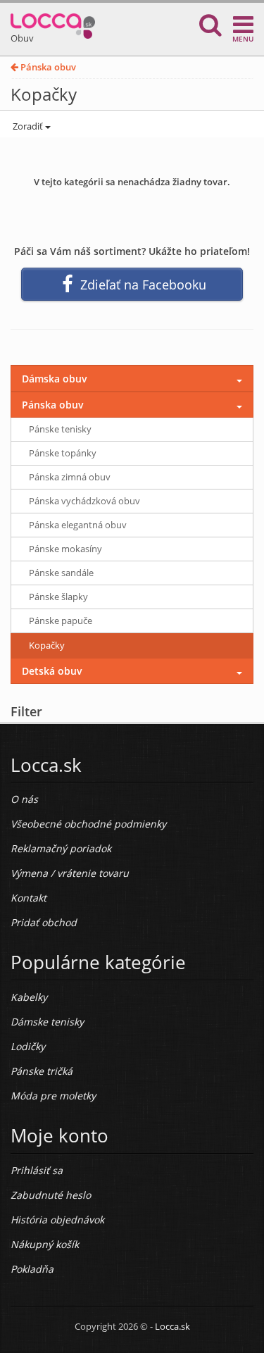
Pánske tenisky (60, 429)
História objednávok (57, 1219)
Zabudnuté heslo (51, 1195)
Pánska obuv (47, 67)
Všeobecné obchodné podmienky (88, 823)
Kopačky (47, 645)
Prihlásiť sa (37, 1170)
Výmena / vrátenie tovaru (70, 873)
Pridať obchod (44, 922)
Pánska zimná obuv (70, 476)
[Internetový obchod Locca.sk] (53, 23)
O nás (24, 799)
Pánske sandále (61, 572)
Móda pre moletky (53, 1095)
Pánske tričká (42, 1071)
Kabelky (29, 997)
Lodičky (28, 1046)
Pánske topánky (62, 453)
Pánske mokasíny (65, 548)
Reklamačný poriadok (61, 848)
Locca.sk (172, 1326)
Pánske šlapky (58, 596)
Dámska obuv (54, 378)
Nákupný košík (45, 1244)
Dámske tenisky (47, 1021)
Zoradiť (28, 126)
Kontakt (28, 897)
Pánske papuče (60, 620)
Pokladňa (32, 1269)
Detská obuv (52, 671)
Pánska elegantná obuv (78, 524)
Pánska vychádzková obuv (84, 500)
